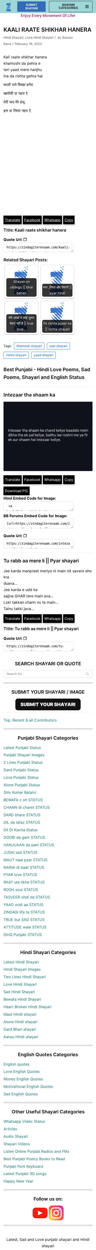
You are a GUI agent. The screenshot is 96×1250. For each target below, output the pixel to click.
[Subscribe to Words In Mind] (40, 1219)
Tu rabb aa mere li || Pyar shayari (41, 561)
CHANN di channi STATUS (26, 807)
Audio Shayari (15, 1136)
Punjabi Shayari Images (23, 754)
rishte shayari (16, 355)
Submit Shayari (31, 6)
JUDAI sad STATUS (20, 852)
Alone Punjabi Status (21, 784)
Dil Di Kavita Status (20, 829)
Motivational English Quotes (28, 1086)
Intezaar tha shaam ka (29, 395)
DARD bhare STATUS (21, 814)
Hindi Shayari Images (22, 969)
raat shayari (58, 346)
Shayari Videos (16, 1143)
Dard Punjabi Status (20, 769)
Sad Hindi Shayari (19, 991)
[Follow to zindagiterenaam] (56, 1219)
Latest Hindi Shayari (21, 962)
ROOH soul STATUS (20, 889)
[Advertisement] (48, 164)
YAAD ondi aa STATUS (23, 904)
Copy (69, 220)
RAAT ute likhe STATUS (24, 882)
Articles (10, 1128)
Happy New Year (18, 1181)
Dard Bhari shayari (19, 1029)
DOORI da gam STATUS (24, 837)
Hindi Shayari (13, 37)
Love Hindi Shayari (39, 37)
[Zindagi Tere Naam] (8, 6)
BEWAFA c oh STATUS (23, 799)
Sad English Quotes (20, 1094)
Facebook (32, 220)
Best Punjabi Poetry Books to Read (34, 1158)
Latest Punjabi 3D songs (24, 1173)
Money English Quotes (23, 1079)
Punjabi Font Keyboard (23, 1166)
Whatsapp (52, 220)
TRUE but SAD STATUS (24, 919)
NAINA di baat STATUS (23, 867)
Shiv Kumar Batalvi (19, 792)
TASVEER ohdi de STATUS (26, 897)
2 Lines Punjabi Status (22, 762)
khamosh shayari (29, 346)
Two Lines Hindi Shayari (24, 976)
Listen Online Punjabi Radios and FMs (36, 1151)
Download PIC (16, 491)
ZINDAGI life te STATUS (24, 912)
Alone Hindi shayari (20, 1021)
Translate (12, 220)
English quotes (16, 1064)
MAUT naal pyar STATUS (25, 859)
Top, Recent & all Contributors (30, 720)
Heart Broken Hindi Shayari (27, 1006)
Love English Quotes (21, 1071)
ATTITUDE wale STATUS (24, 927)
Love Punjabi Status (20, 777)
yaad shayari (43, 355)
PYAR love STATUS (20, 874)
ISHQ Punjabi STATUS (22, 934)
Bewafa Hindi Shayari (22, 999)
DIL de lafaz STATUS (21, 822)
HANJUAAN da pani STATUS (28, 844)
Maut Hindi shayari (19, 1014)
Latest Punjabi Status (22, 747)
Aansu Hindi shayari (20, 1036)
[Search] (87, 673)
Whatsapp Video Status (24, 1121)
